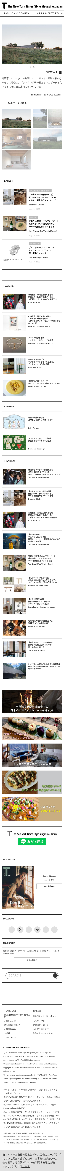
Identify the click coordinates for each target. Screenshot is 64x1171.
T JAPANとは (10, 1011)
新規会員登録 (32, 960)
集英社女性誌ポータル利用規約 (17, 1016)
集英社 (7, 1033)
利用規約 (37, 1011)
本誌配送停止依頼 (41, 1029)
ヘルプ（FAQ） (40, 1021)
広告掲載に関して (12, 1025)
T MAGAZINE (10, 1037)
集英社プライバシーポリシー (45, 1016)
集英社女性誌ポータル (42, 1033)
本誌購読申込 (49, 886)
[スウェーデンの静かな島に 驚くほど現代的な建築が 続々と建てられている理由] (32, 102)
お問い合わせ (10, 1021)
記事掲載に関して (41, 1025)
